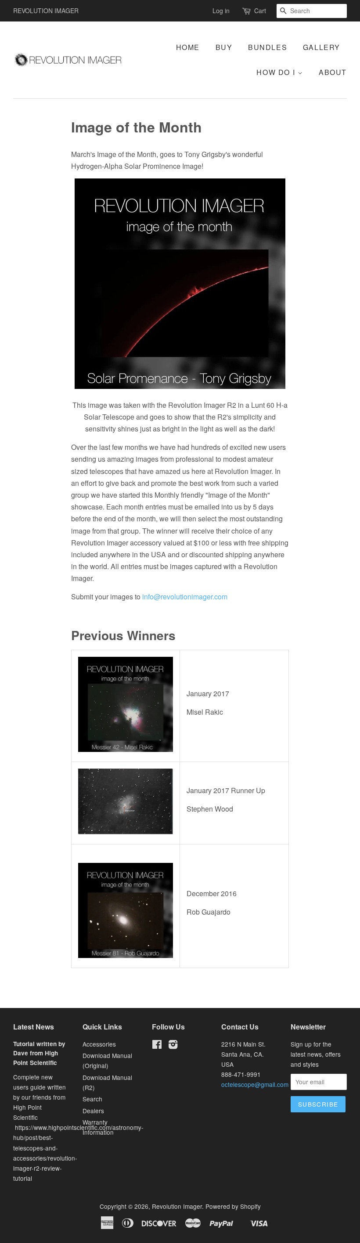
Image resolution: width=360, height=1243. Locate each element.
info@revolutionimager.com (184, 596)
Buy (224, 47)
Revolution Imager (177, 1206)
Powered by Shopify (233, 1206)
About (333, 72)
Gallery (321, 47)
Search (92, 1098)
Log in (221, 10)
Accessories (99, 1044)
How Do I (276, 72)
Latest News (33, 1027)
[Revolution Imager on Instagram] (173, 1045)
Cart (260, 10)
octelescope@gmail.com (254, 1084)
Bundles (267, 47)
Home (188, 47)
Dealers (93, 1110)
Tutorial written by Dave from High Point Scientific (39, 1053)
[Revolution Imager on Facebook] (157, 1045)
